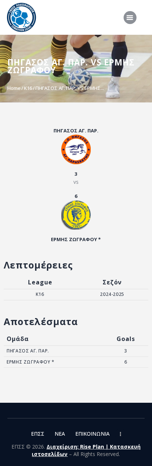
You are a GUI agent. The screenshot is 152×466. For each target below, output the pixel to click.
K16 (28, 88)
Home (14, 88)
